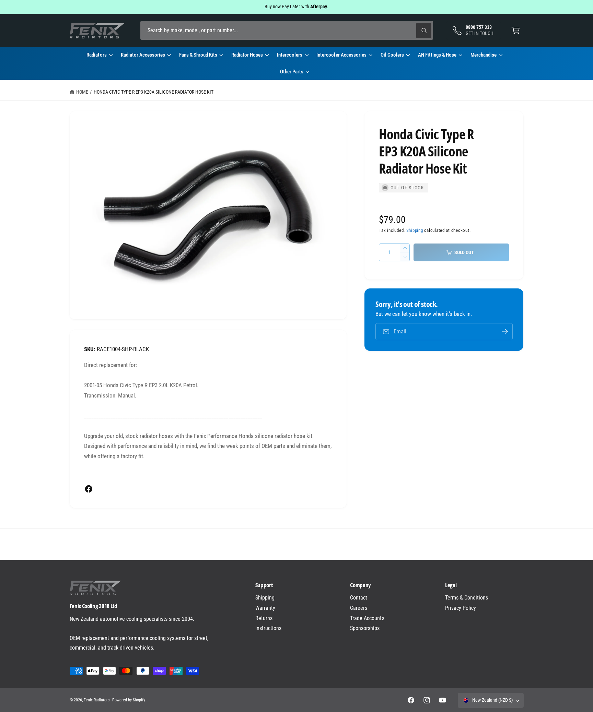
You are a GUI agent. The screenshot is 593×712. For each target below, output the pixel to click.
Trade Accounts (367, 618)
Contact (358, 597)
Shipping (414, 230)
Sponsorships (365, 628)
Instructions (268, 628)
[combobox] (286, 30)
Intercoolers (289, 55)
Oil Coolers (392, 55)
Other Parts (291, 72)
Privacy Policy (460, 608)
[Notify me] (505, 331)
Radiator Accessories (143, 55)
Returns (263, 618)
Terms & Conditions (466, 597)
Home (82, 92)
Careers (358, 608)
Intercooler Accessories (341, 55)
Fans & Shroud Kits (198, 55)
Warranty (265, 608)
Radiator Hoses (247, 55)
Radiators (96, 55)
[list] (296, 544)
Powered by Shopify (128, 700)
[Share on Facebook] (88, 489)
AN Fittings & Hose (437, 55)
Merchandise (483, 55)
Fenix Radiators (96, 700)
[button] (515, 30)
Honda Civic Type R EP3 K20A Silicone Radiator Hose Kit (154, 92)
